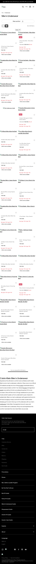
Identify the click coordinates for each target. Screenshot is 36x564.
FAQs (3, 445)
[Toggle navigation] (33, 6)
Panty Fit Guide (6, 498)
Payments (4, 462)
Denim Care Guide (7, 520)
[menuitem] (27, 6)
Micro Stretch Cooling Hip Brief (26, 288)
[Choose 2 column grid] (6, 26)
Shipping (4, 459)
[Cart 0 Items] (30, 7)
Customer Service (6, 442)
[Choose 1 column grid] (3, 26)
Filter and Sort (17, 21)
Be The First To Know (7, 488)
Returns (4, 455)
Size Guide (4, 466)
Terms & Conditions (15, 557)
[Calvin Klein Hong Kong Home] (4, 7)
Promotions (5, 472)
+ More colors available (6, 54)
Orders (3, 452)
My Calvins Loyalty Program (10, 482)
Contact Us (4, 448)
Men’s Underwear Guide (9, 504)
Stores (3, 477)
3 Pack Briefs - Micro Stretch (26, 216)
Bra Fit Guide (5, 493)
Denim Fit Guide (6, 514)
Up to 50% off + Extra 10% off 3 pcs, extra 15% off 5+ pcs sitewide (18, 1)
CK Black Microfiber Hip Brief (8, 139)
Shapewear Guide (7, 509)
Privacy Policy (5, 557)
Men (3, 12)
